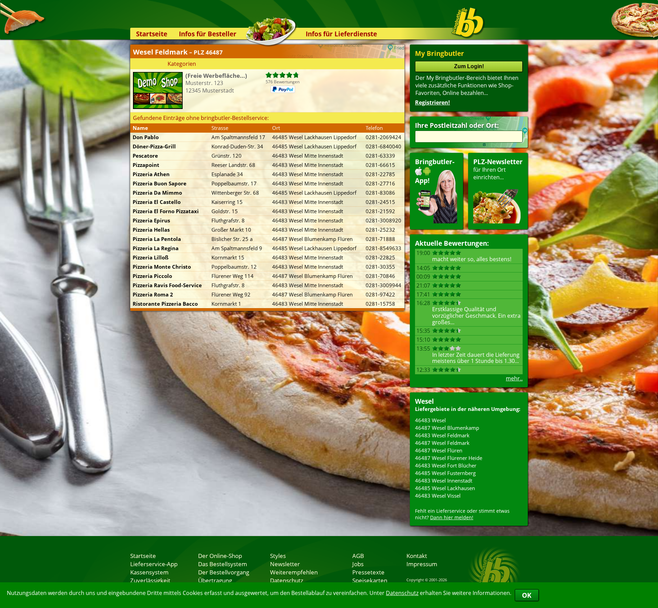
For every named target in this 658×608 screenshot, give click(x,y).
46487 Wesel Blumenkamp (447, 427)
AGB (358, 555)
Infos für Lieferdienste (341, 33)
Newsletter (285, 564)
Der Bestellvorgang (223, 572)
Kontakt (416, 555)
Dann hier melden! (451, 517)
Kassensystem (149, 572)
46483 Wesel (430, 420)
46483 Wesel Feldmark (442, 435)
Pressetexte (368, 572)
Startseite (151, 33)
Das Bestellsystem (222, 564)
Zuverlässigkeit (150, 580)
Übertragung (215, 580)
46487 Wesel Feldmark (442, 442)
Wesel (424, 401)
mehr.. (514, 378)
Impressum (421, 564)
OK (527, 595)
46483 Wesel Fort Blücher (445, 465)
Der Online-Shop (220, 555)
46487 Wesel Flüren (438, 450)
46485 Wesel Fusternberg (445, 473)
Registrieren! (432, 102)
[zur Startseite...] (468, 22)
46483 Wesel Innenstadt (443, 480)
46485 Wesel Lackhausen (445, 488)
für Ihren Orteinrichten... (498, 169)
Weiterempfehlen (294, 572)
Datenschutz (402, 593)
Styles (278, 555)
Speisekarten (369, 580)
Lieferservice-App (154, 564)
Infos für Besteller (207, 33)
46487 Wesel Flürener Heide (448, 457)
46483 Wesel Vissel (438, 495)
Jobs (358, 564)
